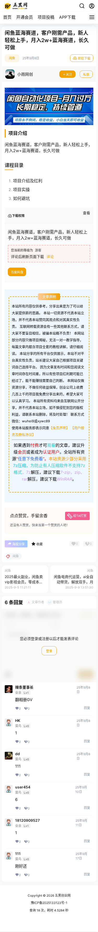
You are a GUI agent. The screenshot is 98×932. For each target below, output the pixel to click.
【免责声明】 (59, 428)
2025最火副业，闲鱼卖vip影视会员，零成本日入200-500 (24, 581)
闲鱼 (12, 58)
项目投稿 (46, 17)
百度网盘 (17, 272)
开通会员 (24, 17)
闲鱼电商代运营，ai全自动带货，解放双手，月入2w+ (73, 581)
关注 (69, 74)
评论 (50, 256)
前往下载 (84, 58)
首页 (7, 17)
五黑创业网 (62, 895)
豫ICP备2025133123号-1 (49, 903)
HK (17, 720)
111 (18, 854)
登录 (49, 651)
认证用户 (51, 452)
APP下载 (67, 17)
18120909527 (27, 820)
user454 (22, 787)
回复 (87, 708)
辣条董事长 (24, 687)
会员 (22, 452)
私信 (86, 74)
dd (17, 754)
